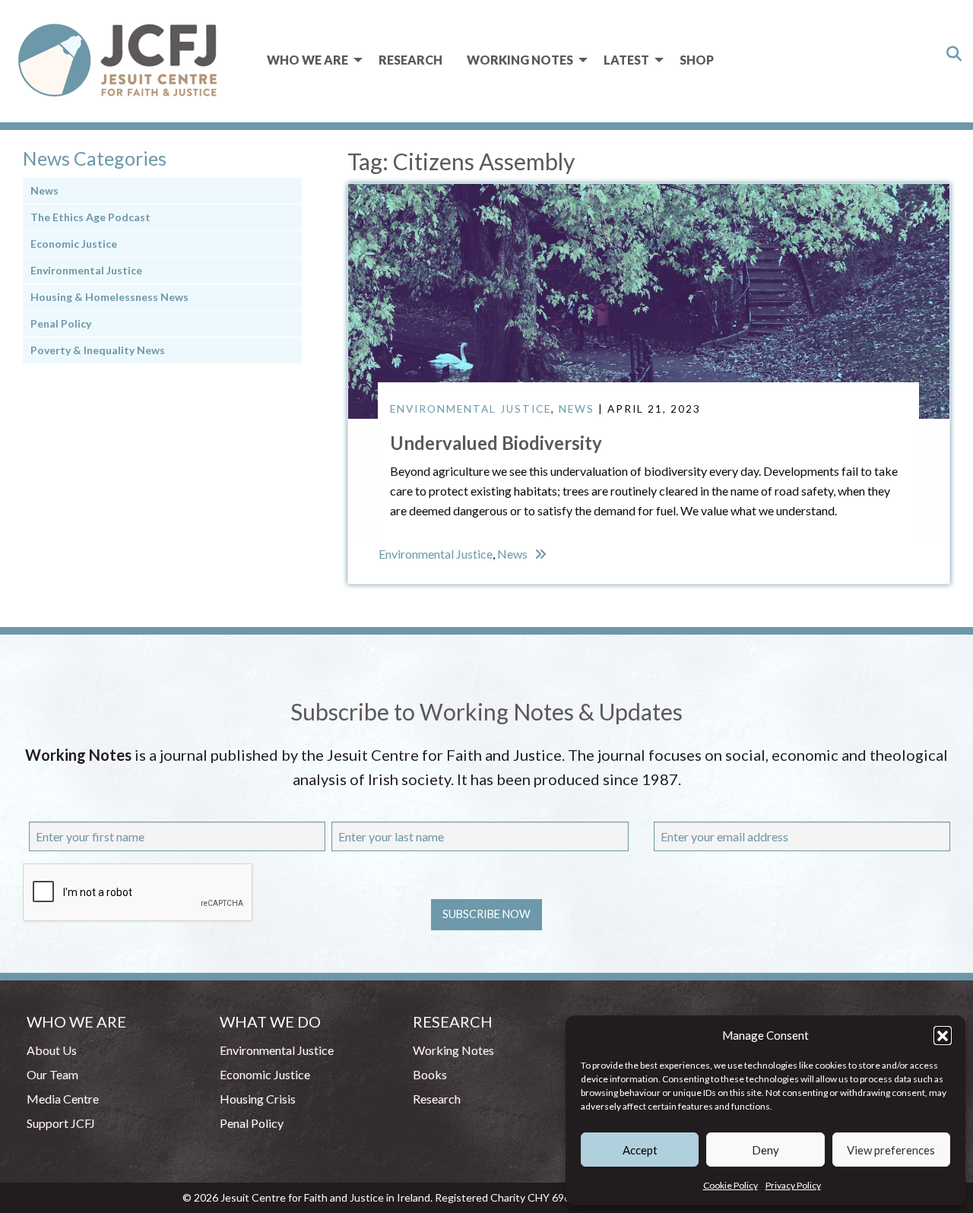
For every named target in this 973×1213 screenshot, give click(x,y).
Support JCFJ (61, 1123)
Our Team (52, 1074)
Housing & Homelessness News (109, 296)
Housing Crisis (258, 1098)
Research (410, 59)
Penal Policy (60, 323)
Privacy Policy (793, 1185)
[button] (942, 1035)
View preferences (891, 1150)
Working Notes (520, 59)
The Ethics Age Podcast (90, 217)
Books (430, 1074)
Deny (765, 1150)
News (576, 409)
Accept (640, 1150)
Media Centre (63, 1098)
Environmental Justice (470, 409)
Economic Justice (73, 243)
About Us (52, 1050)
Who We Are (307, 59)
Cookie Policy (730, 1185)
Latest (626, 59)
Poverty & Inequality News (97, 350)
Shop (697, 59)
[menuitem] (310, 60)
